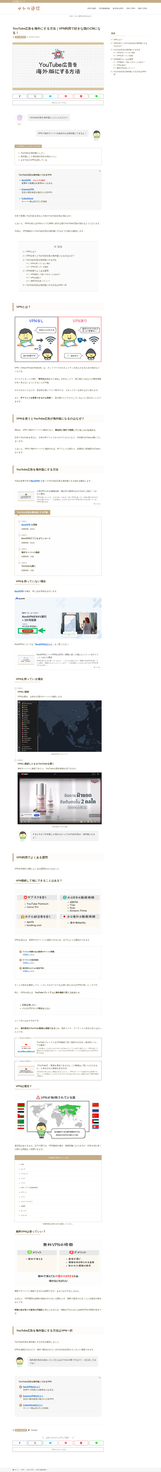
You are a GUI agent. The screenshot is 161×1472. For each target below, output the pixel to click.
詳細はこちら (28, 954)
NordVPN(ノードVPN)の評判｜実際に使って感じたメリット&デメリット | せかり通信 (67, 655)
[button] (20, 96)
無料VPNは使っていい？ (40, 281)
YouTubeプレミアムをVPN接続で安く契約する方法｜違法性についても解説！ (67, 1043)
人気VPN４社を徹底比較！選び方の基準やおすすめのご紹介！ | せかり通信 (67, 492)
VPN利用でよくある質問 (37, 271)
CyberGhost (27, 198)
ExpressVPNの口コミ (33, 1396)
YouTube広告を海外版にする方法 (41, 260)
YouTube (34, 1430)
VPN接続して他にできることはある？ (46, 274)
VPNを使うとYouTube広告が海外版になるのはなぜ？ (50, 256)
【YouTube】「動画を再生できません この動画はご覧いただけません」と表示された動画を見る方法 (67, 1066)
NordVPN (26, 180)
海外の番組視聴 (20, 37)
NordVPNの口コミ (31, 1387)
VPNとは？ (31, 251)
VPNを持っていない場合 (40, 263)
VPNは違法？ (36, 278)
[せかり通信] (29, 8)
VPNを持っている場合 (39, 267)
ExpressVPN (28, 189)
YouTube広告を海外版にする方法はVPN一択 (46, 285)
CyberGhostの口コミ (33, 1405)
